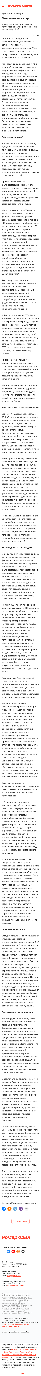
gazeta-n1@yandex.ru (15, 1285)
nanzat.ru (25, 1332)
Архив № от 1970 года (12, 13)
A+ (37, 35)
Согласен (20, 1373)
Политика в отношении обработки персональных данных (15, 1325)
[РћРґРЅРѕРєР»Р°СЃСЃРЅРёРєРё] (9, 1209)
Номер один (21, 6)
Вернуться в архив (20, 1221)
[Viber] (21, 1209)
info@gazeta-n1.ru (14, 1276)
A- (34, 35)
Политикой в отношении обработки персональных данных (19, 1354)
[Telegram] (15, 1209)
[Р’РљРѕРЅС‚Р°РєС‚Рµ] (4, 1209)
